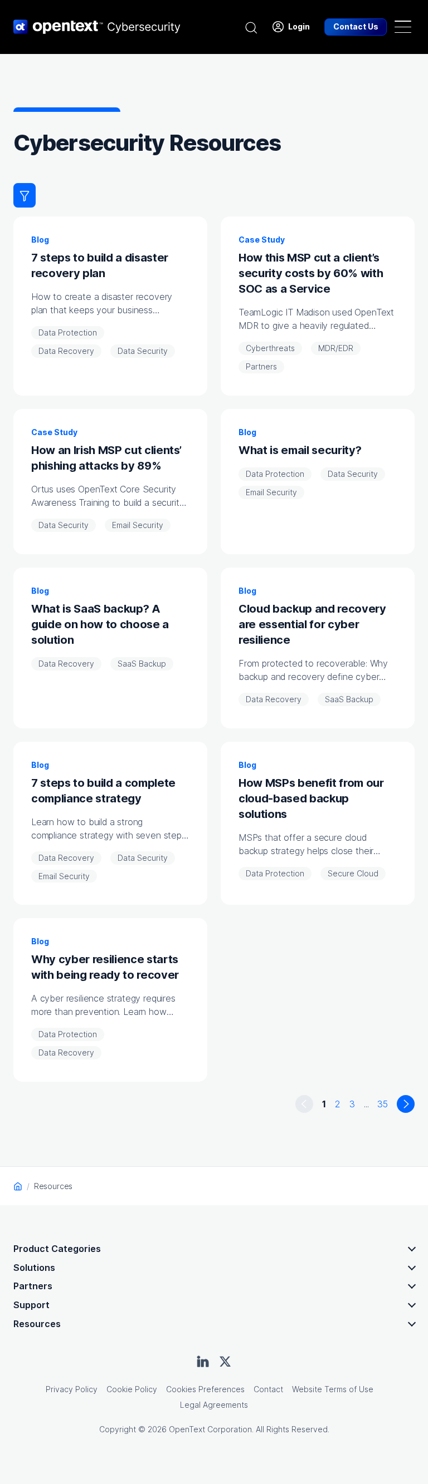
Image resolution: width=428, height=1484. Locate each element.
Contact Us (355, 26)
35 (382, 1104)
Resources (37, 1323)
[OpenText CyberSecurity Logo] (97, 27)
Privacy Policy (72, 1389)
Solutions (34, 1267)
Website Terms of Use (332, 1389)
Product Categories (57, 1248)
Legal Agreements (214, 1404)
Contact (268, 1389)
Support (31, 1304)
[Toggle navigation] (403, 26)
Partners (32, 1285)
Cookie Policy (131, 1389)
